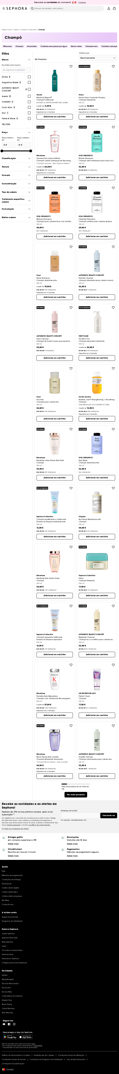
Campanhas (38, 1045)
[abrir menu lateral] (4, 8)
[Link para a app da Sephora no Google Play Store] (10, 1037)
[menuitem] (109, 8)
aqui (33, 1044)
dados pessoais (13, 825)
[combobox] (98, 58)
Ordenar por (84, 53)
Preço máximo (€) (23, 139)
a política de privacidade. (39, 825)
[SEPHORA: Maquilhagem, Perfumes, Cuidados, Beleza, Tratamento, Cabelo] (17, 8)
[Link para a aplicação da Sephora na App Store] (25, 1037)
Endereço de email (69, 811)
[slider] (1, 151)
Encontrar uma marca (11, 65)
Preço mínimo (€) (7, 139)
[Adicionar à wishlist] (71, 66)
